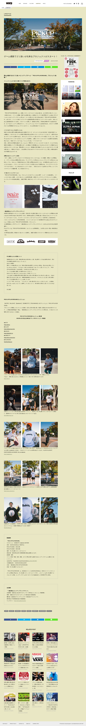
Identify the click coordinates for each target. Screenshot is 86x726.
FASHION (25, 3)
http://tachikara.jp (8, 341)
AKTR (6, 611)
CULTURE (31, 3)
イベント (49, 611)
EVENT (23, 611)
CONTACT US (21, 723)
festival (29, 611)
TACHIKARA (42, 611)
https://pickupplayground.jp (20, 600)
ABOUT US (28, 723)
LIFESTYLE (38, 3)
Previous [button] (62, 183)
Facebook (76, 3)
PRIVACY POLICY (13, 723)
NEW (20, 3)
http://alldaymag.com (8, 415)
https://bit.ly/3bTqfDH (32, 560)
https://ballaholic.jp (8, 333)
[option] (71, 184)
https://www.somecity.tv (9, 491)
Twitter (74, 3)
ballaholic (18, 611)
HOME (3, 7)
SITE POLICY (5, 723)
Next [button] (80, 183)
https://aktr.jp (7, 324)
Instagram (78, 3)
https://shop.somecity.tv (9, 337)
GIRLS (44, 3)
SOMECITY (35, 611)
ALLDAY (11, 611)
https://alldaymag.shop (9, 329)
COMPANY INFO (36, 723)
